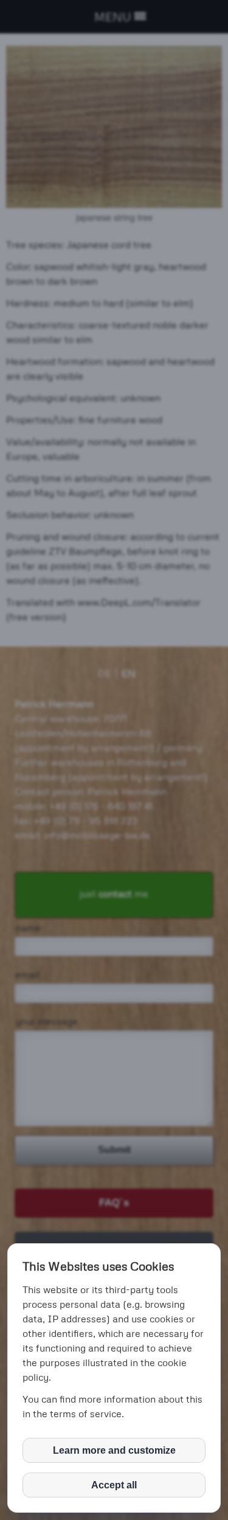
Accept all (114, 1485)
